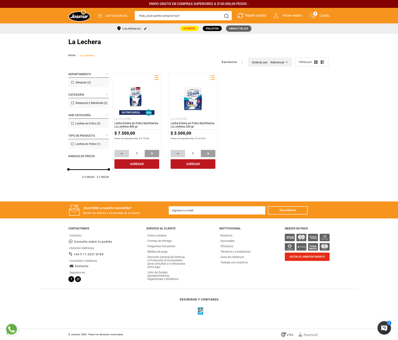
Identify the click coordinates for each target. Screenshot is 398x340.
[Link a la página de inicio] (72, 55)
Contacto (82, 266)
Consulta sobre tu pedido (93, 241)
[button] (88, 74)
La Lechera (87, 55)
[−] (121, 153)
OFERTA (189, 28)
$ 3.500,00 (88, 177)
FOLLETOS (212, 28)
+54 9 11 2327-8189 (89, 254)
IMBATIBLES (238, 28)
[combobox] (183, 15)
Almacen (83, 82)
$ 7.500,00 (103, 177)
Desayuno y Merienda (91, 103)
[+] (152, 153)
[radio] (315, 62)
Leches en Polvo (88, 123)
